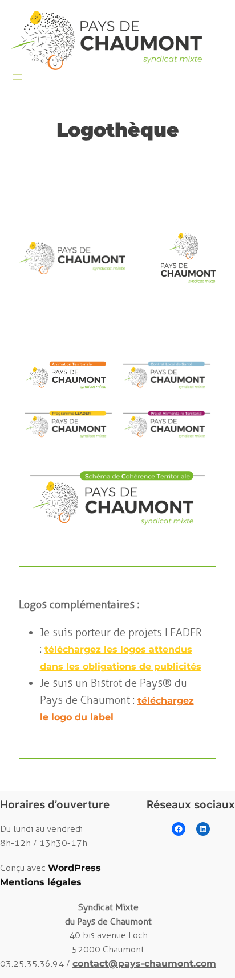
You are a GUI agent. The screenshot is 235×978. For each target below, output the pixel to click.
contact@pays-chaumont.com (144, 963)
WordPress (74, 868)
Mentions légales (41, 882)
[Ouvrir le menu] (18, 77)
